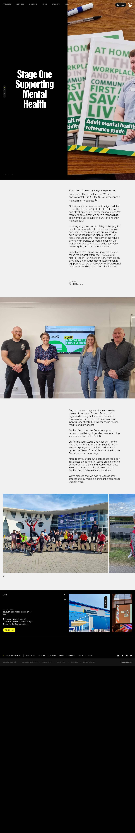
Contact (79, 4)
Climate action (61, 662)
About (67, 4)
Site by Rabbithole (126, 662)
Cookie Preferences (89, 662)
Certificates (74, 662)
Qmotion (33, 4)
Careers (55, 4)
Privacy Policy (46, 662)
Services (20, 4)
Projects (7, 4)
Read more (9, 630)
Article (4, 92)
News (44, 4)
